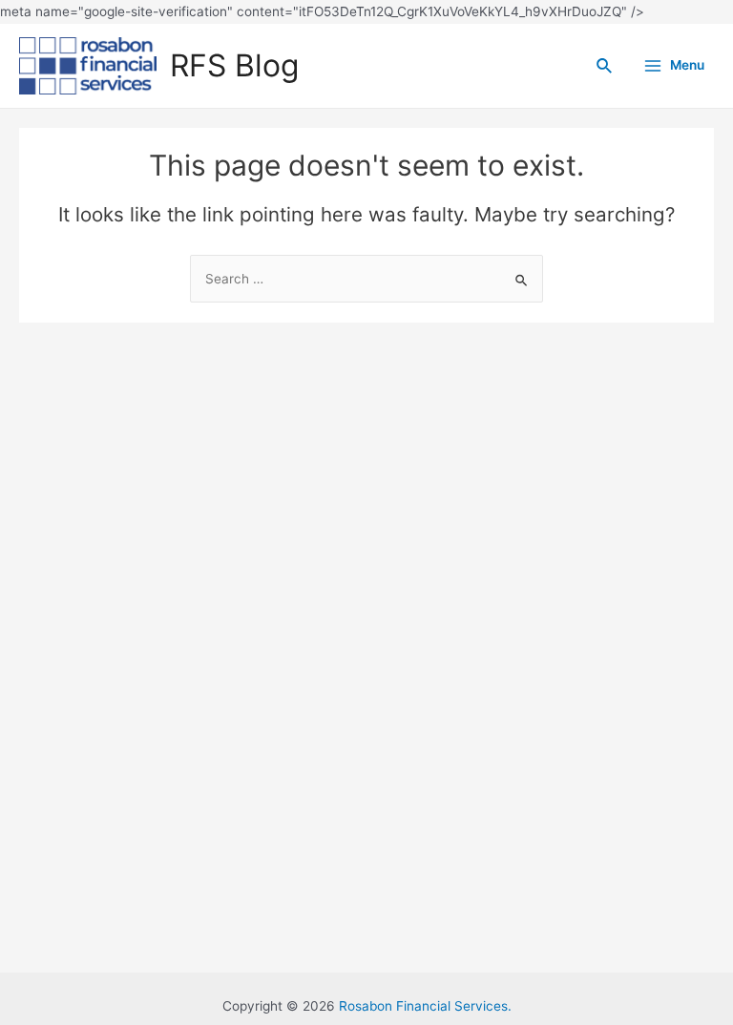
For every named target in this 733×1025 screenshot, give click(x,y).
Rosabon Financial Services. (425, 1006)
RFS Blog (234, 65)
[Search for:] (366, 278)
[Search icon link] (605, 66)
